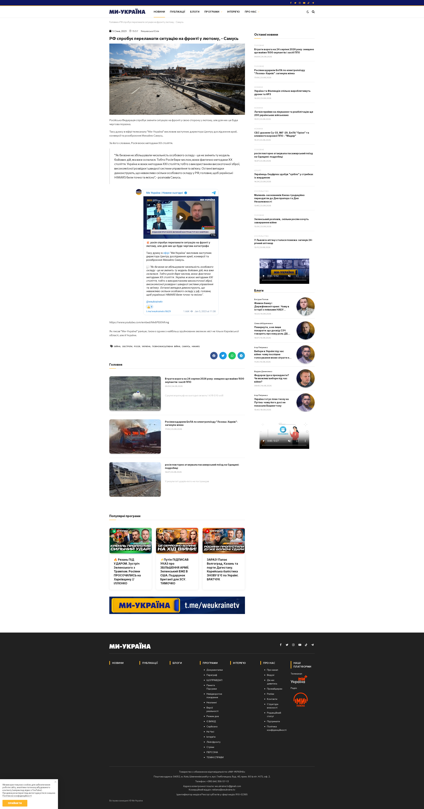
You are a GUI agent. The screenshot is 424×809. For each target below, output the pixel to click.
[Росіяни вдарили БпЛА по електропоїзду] (135, 436)
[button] (214, 355)
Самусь (186, 346)
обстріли (127, 346)
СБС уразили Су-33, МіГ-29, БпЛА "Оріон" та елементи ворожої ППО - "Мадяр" (281, 134)
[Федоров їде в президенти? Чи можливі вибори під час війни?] (305, 378)
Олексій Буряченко (263, 323)
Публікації (177, 11)
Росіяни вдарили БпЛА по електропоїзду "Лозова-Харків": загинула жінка (201, 423)
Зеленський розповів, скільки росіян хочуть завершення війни (281, 221)
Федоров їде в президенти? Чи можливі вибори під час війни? (271, 378)
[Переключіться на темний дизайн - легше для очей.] (308, 11)
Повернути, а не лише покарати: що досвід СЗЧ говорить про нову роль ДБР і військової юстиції (272, 330)
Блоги (194, 11)
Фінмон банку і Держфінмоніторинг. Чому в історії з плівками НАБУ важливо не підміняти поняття (271, 306)
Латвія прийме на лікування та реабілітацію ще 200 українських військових (283, 113)
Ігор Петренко (261, 347)
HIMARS (196, 346)
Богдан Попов (261, 299)
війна (117, 346)
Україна (146, 346)
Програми (211, 11)
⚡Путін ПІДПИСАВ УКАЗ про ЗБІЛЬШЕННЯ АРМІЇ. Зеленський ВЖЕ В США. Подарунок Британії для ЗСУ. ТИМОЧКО (174, 571)
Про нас (251, 11)
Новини (159, 11)
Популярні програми (124, 516)
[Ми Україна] (127, 12)
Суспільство (261, 191)
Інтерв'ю (233, 11)
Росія (137, 346)
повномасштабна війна (166, 346)
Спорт (257, 170)
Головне (259, 45)
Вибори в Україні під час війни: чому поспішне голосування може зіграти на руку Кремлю (272, 354)
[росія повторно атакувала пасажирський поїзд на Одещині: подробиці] (135, 479)
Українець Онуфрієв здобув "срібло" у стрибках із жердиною (283, 176)
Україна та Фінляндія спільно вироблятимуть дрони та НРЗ (282, 92)
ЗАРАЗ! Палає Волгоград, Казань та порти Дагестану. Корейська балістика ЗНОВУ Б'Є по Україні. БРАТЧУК (222, 569)
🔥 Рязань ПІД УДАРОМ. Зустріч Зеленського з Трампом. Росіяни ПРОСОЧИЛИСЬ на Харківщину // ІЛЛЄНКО (127, 571)
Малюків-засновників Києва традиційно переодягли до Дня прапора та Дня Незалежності (279, 198)
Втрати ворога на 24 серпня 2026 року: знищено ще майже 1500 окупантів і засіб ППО (204, 380)
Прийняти (15, 803)
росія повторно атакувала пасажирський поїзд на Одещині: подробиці (202, 466)
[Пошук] (313, 11)
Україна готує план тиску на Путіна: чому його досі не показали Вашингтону (271, 402)
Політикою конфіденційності (17, 795)
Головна (113, 22)
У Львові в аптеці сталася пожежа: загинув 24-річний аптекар (283, 242)
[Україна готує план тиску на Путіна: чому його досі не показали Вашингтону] (305, 402)
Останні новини (266, 34)
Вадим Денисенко (263, 371)
